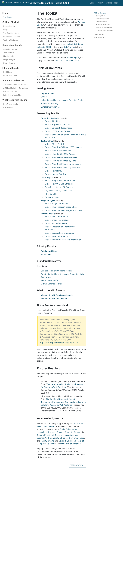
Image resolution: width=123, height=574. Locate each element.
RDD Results (8, 107)
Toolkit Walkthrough (11, 40)
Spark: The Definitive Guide (66, 60)
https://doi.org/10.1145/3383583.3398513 (59, 342)
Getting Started (101, 16)
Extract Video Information (56, 236)
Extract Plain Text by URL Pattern (60, 154)
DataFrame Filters (10, 75)
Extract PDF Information (56, 223)
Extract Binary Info (10, 91)
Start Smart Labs (76, 438)
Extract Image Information (56, 203)
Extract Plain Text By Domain (58, 150)
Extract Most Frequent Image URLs (61, 207)
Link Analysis (8, 56)
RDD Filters (7, 72)
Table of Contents (100, 13)
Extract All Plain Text (54, 144)
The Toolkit (7, 17)
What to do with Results (104, 27)
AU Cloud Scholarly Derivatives (15, 88)
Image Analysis (9, 60)
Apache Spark (73, 57)
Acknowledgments (100, 37)
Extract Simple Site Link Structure (60, 180)
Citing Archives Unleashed (105, 30)
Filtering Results (101, 22)
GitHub (108, 3)
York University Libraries (56, 438)
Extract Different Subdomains (58, 128)
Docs (92, 3)
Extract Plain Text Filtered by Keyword (62, 167)
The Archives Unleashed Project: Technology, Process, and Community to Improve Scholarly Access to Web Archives (63, 402)
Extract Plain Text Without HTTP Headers (63, 147)
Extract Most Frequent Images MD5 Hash (63, 210)
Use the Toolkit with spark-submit (56, 271)
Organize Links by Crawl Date (58, 190)
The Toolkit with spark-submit (15, 84)
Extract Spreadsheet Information (59, 233)
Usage (5, 30)
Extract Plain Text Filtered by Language (63, 164)
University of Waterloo (70, 443)
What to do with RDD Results (54, 298)
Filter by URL (50, 194)
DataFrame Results (10, 104)
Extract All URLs (52, 121)
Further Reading (99, 34)
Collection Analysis (10, 49)
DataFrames (69, 47)
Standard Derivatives (103, 24)
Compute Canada (72, 432)
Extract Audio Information (56, 216)
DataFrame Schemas (11, 37)
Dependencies (9, 26)
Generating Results (102, 19)
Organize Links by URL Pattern (59, 187)
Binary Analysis (9, 63)
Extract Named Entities (55, 174)
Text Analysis (8, 53)
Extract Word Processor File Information (63, 239)
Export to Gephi (52, 197)
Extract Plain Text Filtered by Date (60, 160)
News (116, 3)
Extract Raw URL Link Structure (59, 184)
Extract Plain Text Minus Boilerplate (61, 157)
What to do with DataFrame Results (57, 295)
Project (100, 3)
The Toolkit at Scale (11, 33)
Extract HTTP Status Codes (57, 131)
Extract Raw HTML (53, 171)
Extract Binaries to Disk (12, 95)
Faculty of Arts (47, 441)
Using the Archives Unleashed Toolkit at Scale (62, 100)
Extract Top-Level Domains (57, 124)
